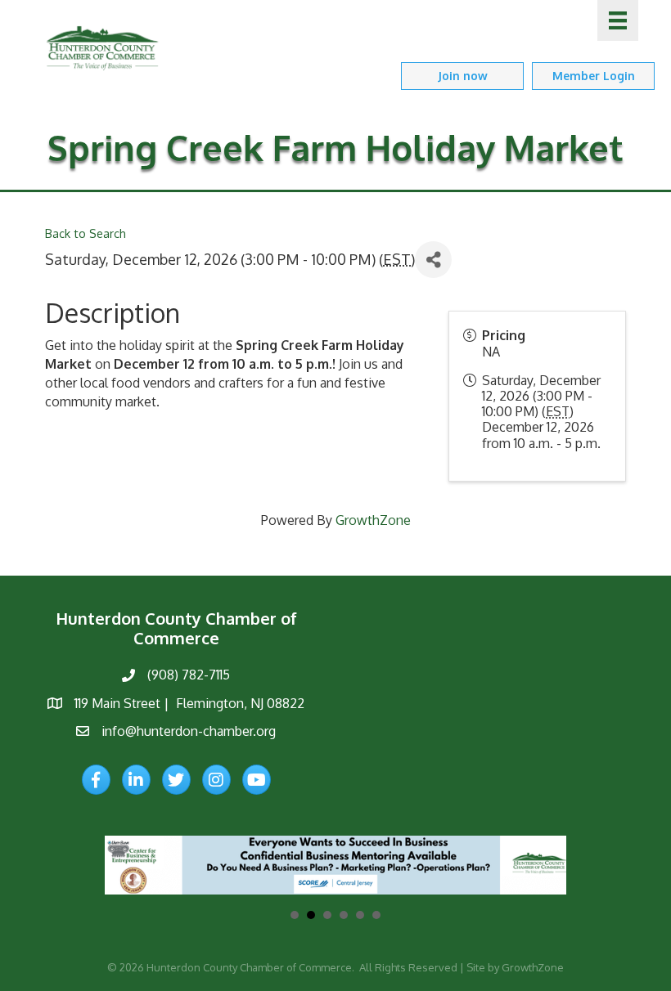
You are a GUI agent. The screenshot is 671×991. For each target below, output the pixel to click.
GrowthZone (373, 520)
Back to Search (85, 233)
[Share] (433, 259)
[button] (462, 75)
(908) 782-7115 (188, 674)
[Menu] (617, 20)
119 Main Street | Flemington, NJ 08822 (189, 703)
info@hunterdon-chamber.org (188, 731)
